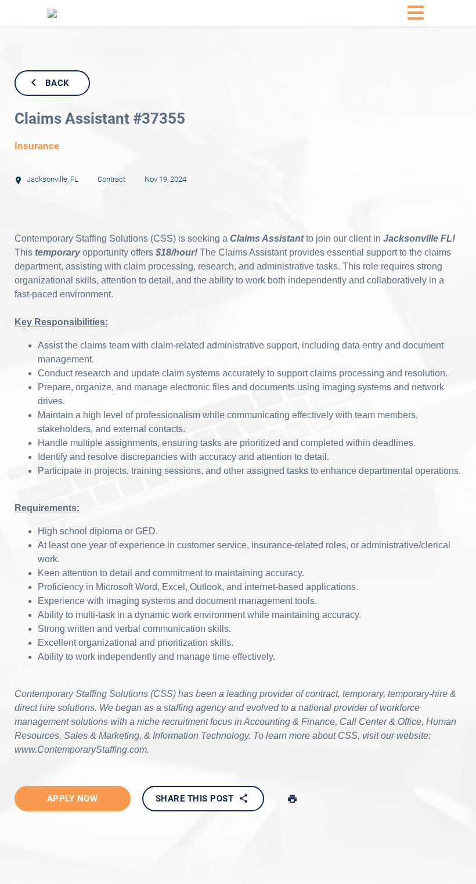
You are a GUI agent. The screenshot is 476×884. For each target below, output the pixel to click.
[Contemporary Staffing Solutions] (100, 13)
